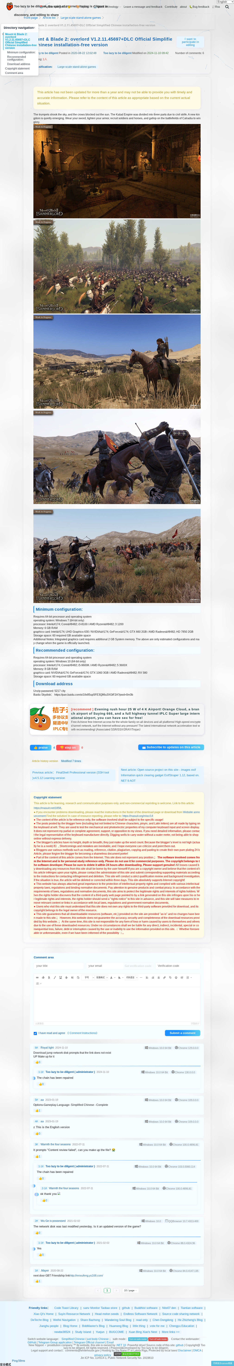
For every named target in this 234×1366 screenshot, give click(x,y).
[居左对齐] (147, 977)
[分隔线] (141, 977)
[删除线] (66, 977)
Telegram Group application (55, 1342)
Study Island (83, 1332)
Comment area (14, 73)
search (227, 4)
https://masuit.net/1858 (47, 807)
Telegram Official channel (89, 1342)
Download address (18, 64)
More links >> (171, 1332)
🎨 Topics (82, 6)
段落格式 (100, 977)
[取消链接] (170, 977)
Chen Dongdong (163, 1320)
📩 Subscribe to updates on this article (171, 747)
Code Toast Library (66, 1308)
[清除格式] (43, 977)
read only (142, 1320)
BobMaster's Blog (93, 1326)
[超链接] (164, 977)
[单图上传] (181, 977)
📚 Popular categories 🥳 (55, 6)
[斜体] (54, 977)
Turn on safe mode (138, 1339)
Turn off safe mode (158, 1339)
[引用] (72, 977)
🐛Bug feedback (199, 6)
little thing (139, 1326)
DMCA (197, 1350)
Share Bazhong (90, 1320)
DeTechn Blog (39, 1320)
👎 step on (68, 747)
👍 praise (41, 747)
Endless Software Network (140, 1314)
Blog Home (70, 1326)
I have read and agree (69, 1033)
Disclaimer (184, 1350)
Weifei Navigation (64, 1320)
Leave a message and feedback (143, 6)
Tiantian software (191, 1308)
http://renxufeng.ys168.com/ (86, 1275)
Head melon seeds (107, 1314)
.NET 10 (121, 1345)
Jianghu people (48, 1326)
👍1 (37, 1110)
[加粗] (49, 977)
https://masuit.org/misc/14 (137, 815)
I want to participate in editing (190, 42)
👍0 (37, 1062)
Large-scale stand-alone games (77, 66)
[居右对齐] (152, 977)
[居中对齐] (158, 977)
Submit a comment (182, 1033)
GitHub (32, 1342)
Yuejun (100, 1332)
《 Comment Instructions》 (82, 1033)
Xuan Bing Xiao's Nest (143, 1332)
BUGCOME (116, 1332)
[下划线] (60, 977)
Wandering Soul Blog (118, 1320)
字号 (87, 977)
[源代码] (37, 977)
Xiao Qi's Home (43, 1314)
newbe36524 (62, 1332)
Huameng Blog (118, 1326)
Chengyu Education (181, 1326)
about (183, 6)
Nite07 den (169, 1308)
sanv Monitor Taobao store (100, 1308)
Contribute (171, 6)
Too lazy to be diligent (44, 53)
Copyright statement (17, 68)
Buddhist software (145, 1308)
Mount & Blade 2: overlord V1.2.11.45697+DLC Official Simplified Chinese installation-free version (21, 41)
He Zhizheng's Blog (190, 1320)
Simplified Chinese (73, 1339)
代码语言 (130, 977)
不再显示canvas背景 (222, 1363)
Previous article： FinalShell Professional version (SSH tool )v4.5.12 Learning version (70, 775)
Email (110, 1342)
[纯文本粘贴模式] (78, 977)
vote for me (157, 1326)
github (126, 1308)
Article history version (56, 761)
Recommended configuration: (16, 58)
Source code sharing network (181, 1314)
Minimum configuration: (21, 52)
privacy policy (102, 1355)
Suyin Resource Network (74, 1314)
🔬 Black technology (105, 6)
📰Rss (216, 6)
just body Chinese (98, 1339)
